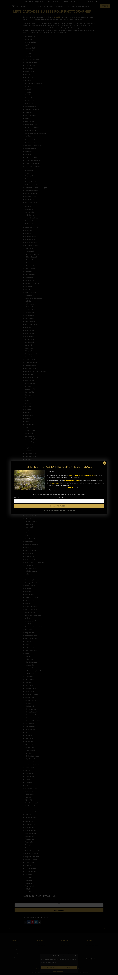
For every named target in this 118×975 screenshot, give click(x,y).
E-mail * (61, 498)
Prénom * (16, 498)
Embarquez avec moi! (59, 506)
